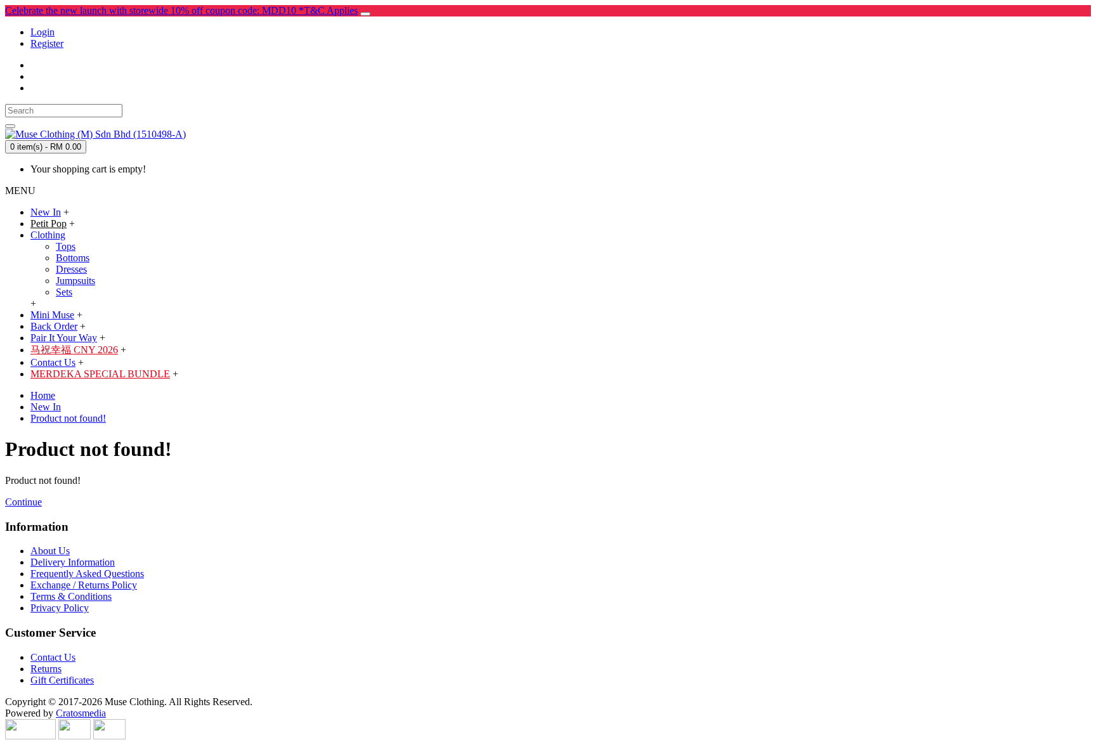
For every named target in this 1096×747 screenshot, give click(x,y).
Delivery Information (72, 562)
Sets (64, 292)
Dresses (71, 269)
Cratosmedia (81, 713)
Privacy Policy (59, 607)
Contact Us (52, 657)
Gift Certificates (62, 680)
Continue (23, 502)
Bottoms (72, 257)
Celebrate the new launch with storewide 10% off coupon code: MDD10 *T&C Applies (181, 10)
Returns (46, 668)
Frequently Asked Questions (87, 573)
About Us (50, 550)
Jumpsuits (75, 280)
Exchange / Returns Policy (83, 585)
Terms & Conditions (71, 596)
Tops (65, 246)
